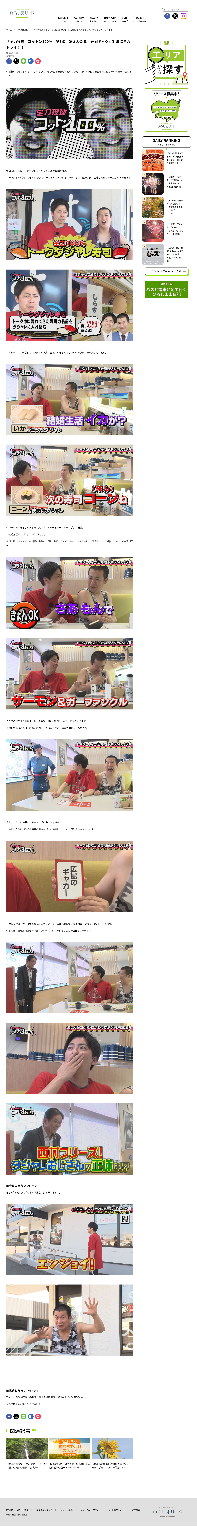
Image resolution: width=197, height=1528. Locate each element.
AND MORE (23, 30)
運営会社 (136, 1510)
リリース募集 (67, 1510)
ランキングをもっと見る (166, 271)
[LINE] (23, 61)
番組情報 (10, 56)
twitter (175, 16)
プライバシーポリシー (91, 1510)
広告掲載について (44, 1510)
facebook (167, 16)
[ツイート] (16, 61)
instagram (184, 16)
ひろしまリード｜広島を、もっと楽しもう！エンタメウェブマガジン (22, 13)
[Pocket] (38, 61)
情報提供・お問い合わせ (17, 1510)
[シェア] (9, 61)
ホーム (9, 30)
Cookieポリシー (116, 1510)
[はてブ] (31, 61)
